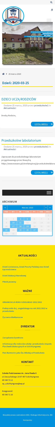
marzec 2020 (27, 207)
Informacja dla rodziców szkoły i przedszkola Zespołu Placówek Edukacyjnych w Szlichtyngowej (27, 345)
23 (6, 230)
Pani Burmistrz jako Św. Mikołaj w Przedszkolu (23, 352)
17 (13, 226)
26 (27, 230)
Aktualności (10, 108)
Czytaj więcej (44, 125)
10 (13, 222)
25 (20, 230)
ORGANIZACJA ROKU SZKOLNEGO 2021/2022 (22, 302)
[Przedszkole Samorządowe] (13, 16)
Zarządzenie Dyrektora (12, 337)
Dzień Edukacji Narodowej (14, 275)
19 (27, 226)
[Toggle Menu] (49, 20)
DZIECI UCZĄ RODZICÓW (18, 99)
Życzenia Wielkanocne (12, 317)
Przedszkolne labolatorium (21, 140)
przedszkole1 (41, 105)
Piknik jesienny (9, 281)
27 (34, 230)
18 (20, 226)
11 (20, 222)
